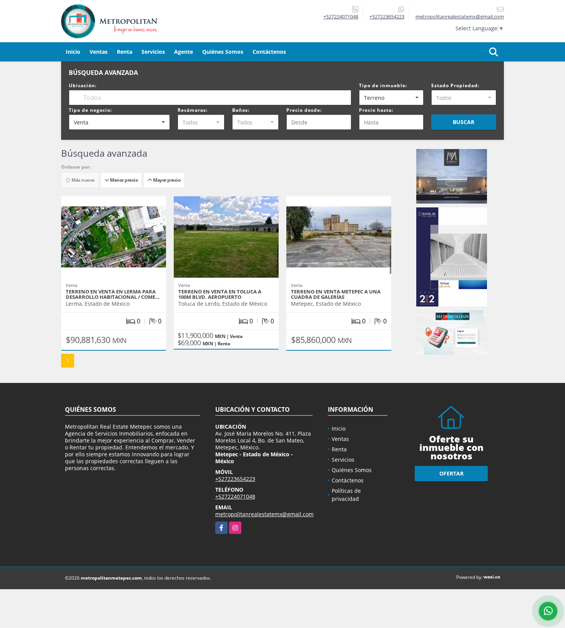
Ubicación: (82, 85)
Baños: (240, 110)
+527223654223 (386, 16)
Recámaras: (193, 110)
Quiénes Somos (222, 51)
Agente (183, 51)
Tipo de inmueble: (383, 85)
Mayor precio (166, 180)
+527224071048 (340, 16)
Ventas (99, 51)
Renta (124, 51)
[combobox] (391, 97)
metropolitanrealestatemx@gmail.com (264, 514)
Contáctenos (269, 51)
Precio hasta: (376, 110)
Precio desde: (304, 110)
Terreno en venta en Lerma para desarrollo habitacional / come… (113, 294)
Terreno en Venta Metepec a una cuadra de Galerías (336, 294)
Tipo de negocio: (90, 110)
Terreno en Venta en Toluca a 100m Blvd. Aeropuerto (219, 294)
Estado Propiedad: (455, 85)
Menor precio (123, 180)
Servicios (153, 51)
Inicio (73, 51)
